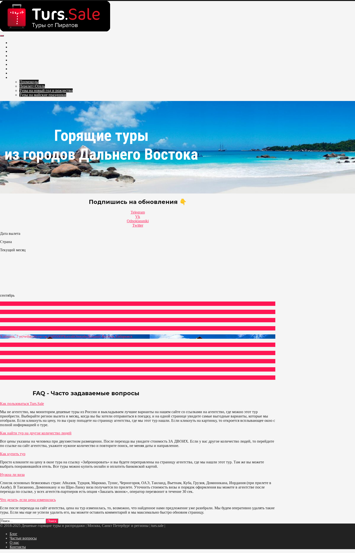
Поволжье (18, 60)
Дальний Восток (23, 73)
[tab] (137, 404)
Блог (13, 534)
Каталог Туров (22, 77)
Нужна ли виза (12, 475)
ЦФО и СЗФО (21, 51)
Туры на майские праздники (42, 95)
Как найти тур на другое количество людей (35, 433)
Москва (16, 43)
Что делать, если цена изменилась (28, 500)
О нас (14, 542)
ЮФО (15, 64)
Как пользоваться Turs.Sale (22, 404)
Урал (14, 56)
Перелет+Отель (32, 86)
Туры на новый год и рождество (46, 90)
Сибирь (16, 69)
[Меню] (2, 35)
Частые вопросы (23, 538)
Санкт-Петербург (24, 47)
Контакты (18, 547)
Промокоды (29, 82)
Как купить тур (12, 454)
